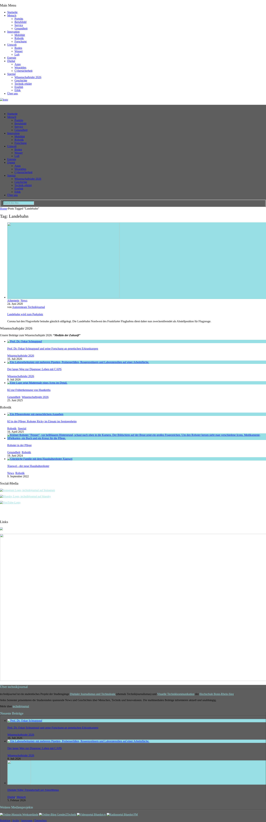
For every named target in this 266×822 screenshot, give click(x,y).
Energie (11, 57)
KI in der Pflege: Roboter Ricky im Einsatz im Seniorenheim (42, 421)
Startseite (12, 12)
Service (18, 25)
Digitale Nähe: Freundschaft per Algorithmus (33, 789)
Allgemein (13, 300)
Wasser (18, 51)
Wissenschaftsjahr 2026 (27, 77)
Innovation (13, 31)
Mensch (11, 15)
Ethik (17, 90)
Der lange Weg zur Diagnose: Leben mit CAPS (34, 369)
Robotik (19, 38)
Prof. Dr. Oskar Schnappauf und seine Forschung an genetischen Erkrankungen (52, 348)
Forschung (20, 41)
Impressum (26, 820)
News (24, 300)
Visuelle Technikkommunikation (175, 694)
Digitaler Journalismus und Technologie (93, 694)
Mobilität (19, 34)
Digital (11, 61)
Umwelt (11, 44)
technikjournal (21, 706)
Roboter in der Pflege (19, 445)
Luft (16, 54)
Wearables (20, 67)
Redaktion (5, 820)
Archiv (15, 820)
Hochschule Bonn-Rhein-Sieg (216, 694)
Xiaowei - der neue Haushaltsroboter (28, 466)
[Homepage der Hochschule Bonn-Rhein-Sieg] (1, 529)
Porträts (18, 18)
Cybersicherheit (23, 70)
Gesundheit (21, 28)
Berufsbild (20, 21)
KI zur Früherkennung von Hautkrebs (28, 389)
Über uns (12, 93)
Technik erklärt (23, 83)
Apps (17, 64)
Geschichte (20, 80)
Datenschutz (40, 820)
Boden (18, 48)
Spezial (11, 74)
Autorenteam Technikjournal (28, 307)
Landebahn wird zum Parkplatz (25, 314)
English (18, 87)
